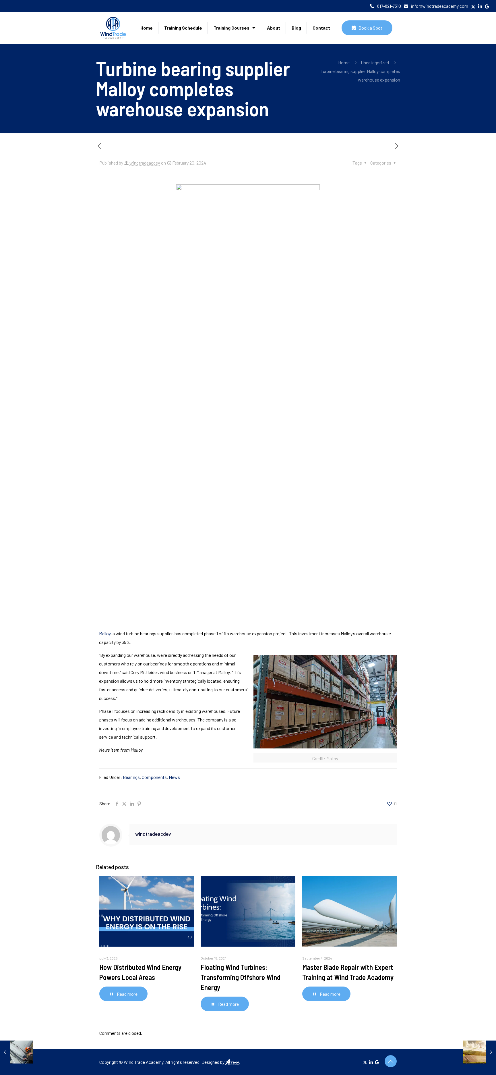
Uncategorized (375, 62)
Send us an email (90, 6)
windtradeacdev (144, 162)
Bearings (131, 777)
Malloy (105, 633)
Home (344, 62)
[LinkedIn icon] (371, 1062)
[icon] (377, 1062)
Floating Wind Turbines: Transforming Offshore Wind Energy (240, 977)
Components (154, 777)
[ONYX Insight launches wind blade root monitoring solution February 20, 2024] (16, 1052)
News (174, 777)
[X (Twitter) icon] (365, 1062)
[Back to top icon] (391, 1061)
